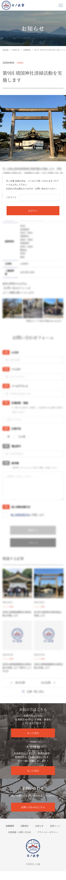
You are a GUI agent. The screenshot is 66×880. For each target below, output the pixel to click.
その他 (21, 436)
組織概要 (10, 825)
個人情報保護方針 (20, 514)
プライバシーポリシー (47, 832)
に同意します (27, 514)
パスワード (11, 197)
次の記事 (46, 682)
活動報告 (25, 825)
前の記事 (20, 682)
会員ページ (55, 825)
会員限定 (27, 49)
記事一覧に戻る (35, 691)
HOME (5, 50)
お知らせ (16, 49)
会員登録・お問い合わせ (19, 832)
